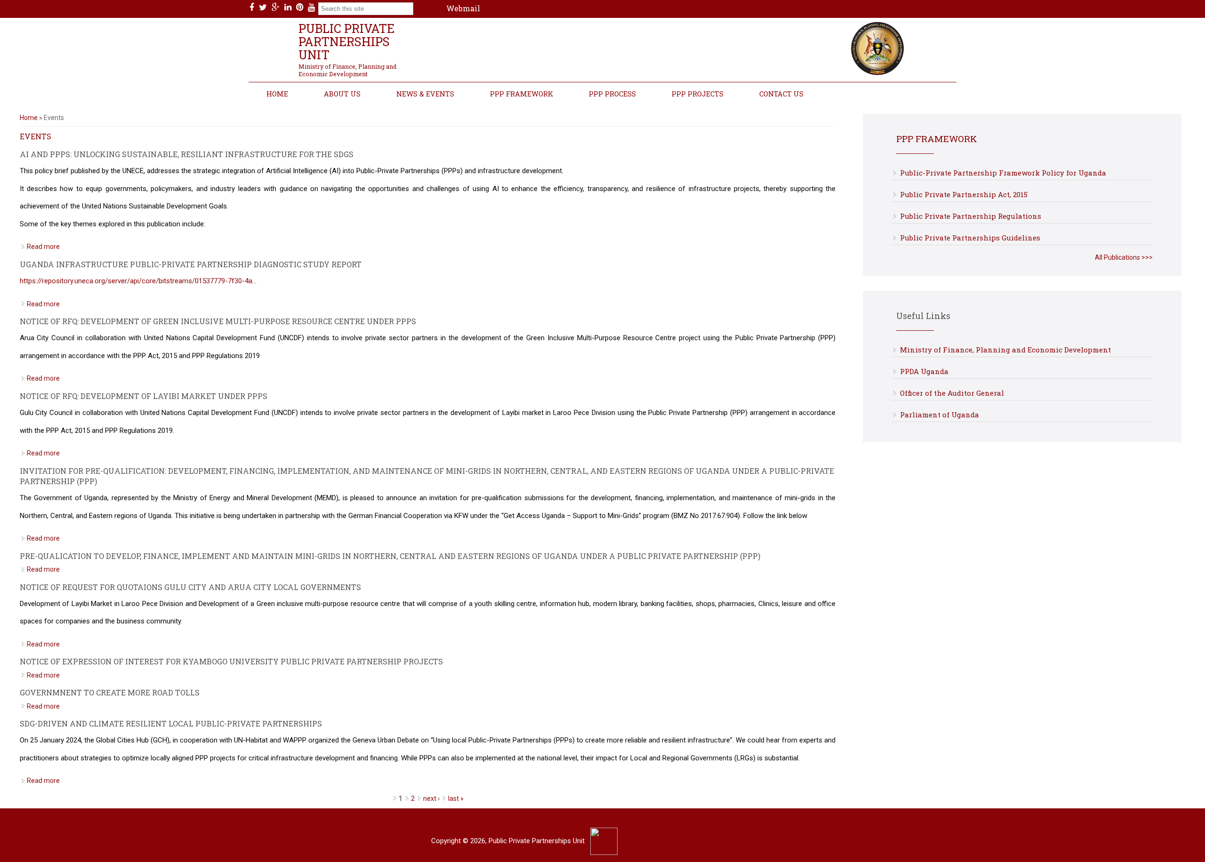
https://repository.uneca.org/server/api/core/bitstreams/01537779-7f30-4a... (138, 281)
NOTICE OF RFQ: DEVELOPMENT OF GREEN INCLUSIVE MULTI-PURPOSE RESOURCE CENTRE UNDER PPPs (218, 321)
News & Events (425, 93)
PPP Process (612, 93)
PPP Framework (521, 93)
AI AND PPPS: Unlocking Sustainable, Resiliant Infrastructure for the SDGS (186, 154)
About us (342, 93)
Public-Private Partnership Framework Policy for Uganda (1003, 172)
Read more (43, 246)
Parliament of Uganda (939, 414)
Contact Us (781, 93)
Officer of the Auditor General (952, 393)
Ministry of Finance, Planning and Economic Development (1005, 349)
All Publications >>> (1124, 257)
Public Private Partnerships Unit (346, 41)
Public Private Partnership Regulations (970, 216)
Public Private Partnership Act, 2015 (964, 194)
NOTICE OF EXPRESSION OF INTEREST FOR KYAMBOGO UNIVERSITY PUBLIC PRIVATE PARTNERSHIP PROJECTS (231, 661)
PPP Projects (697, 93)
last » (456, 798)
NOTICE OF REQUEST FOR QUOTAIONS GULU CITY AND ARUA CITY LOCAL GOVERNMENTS (190, 587)
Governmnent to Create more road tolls (110, 692)
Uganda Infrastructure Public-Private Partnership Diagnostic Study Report (191, 264)
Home (277, 93)
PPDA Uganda (924, 371)
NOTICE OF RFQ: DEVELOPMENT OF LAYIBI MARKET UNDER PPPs (143, 396)
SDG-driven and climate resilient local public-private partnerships (171, 723)
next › (431, 798)
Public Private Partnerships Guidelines (970, 237)
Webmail (463, 8)
